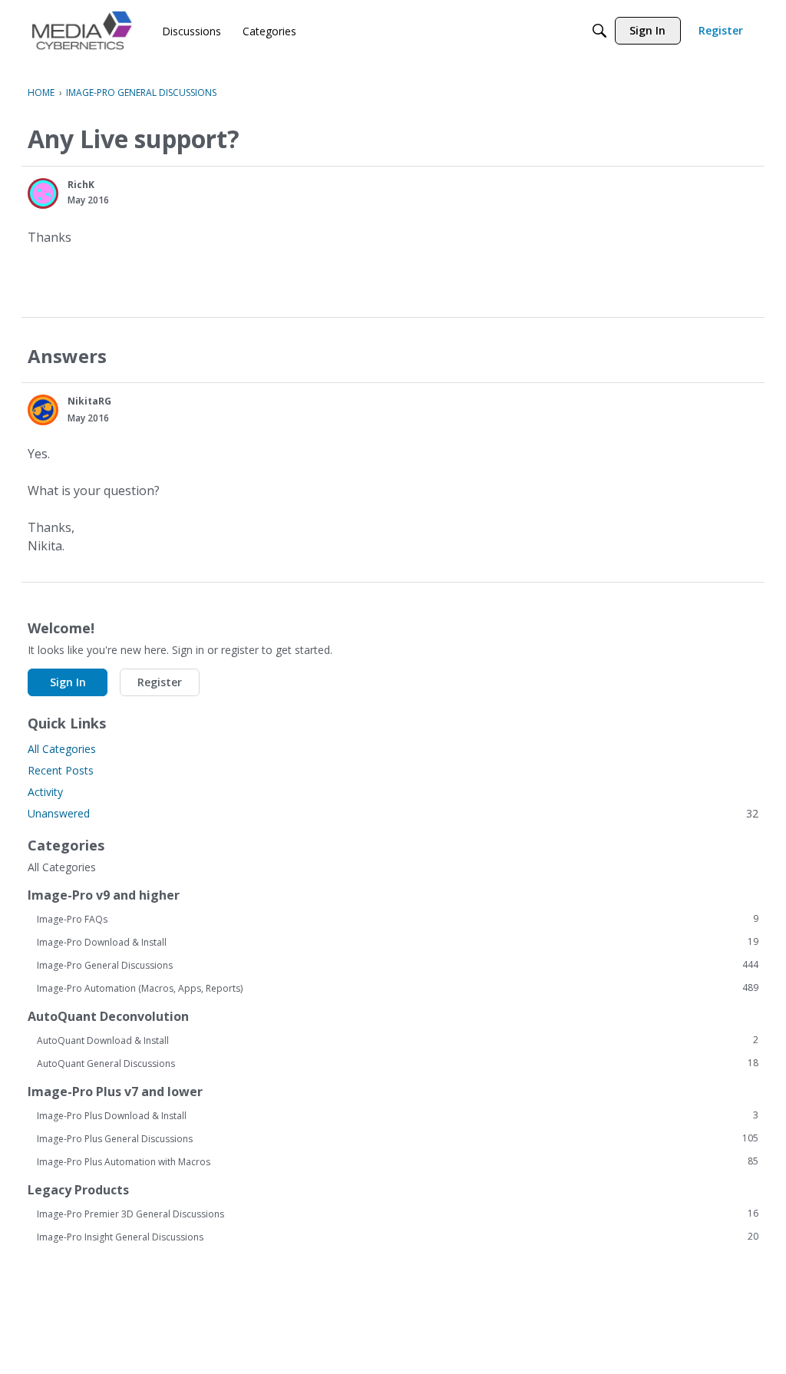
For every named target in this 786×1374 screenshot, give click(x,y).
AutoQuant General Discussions (397, 1063)
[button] (43, 193)
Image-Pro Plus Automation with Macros (397, 1161)
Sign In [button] (68, 682)
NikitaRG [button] (89, 401)
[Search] (599, 31)
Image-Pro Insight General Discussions (397, 1237)
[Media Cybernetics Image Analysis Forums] (82, 30)
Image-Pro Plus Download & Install (397, 1115)
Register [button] (159, 682)
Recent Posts (61, 770)
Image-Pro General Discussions (397, 965)
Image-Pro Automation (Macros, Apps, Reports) (397, 988)
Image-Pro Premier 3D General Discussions (397, 1213)
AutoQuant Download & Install (397, 1040)
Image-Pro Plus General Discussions (397, 1138)
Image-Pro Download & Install (397, 942)
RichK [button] (81, 184)
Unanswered (393, 813)
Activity (45, 791)
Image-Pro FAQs (397, 919)
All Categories (62, 748)
